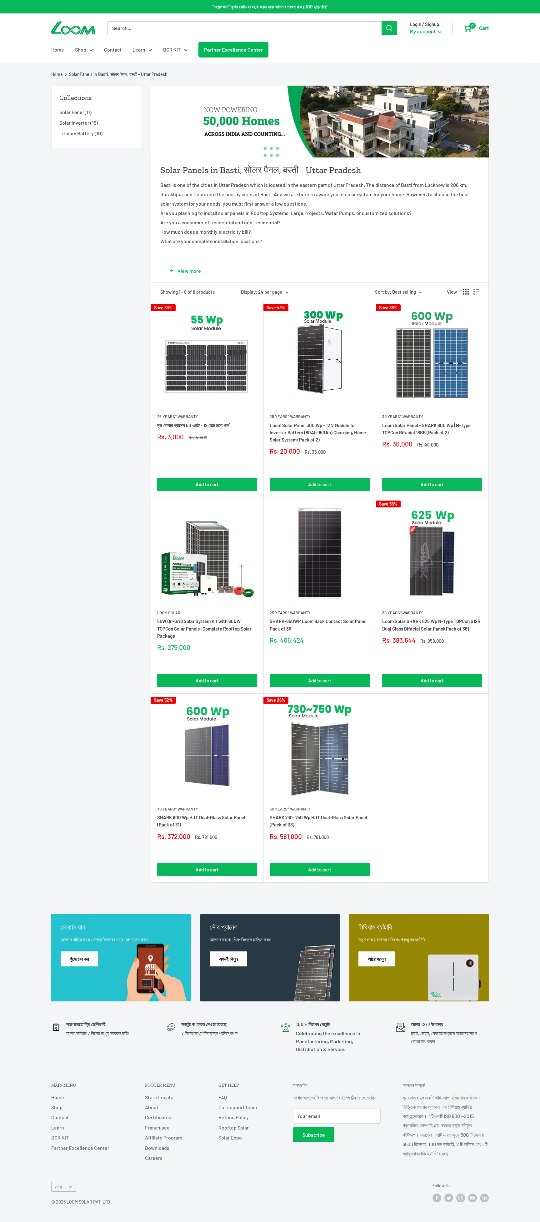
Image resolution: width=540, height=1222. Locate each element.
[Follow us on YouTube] (472, 1198)
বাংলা (58, 1187)
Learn (138, 49)
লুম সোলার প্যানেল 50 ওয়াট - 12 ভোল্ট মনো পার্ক (193, 425)
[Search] (389, 28)
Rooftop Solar (233, 1127)
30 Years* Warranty (402, 416)
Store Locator (160, 1097)
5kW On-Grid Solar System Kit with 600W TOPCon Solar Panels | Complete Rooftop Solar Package (204, 628)
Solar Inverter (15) (78, 123)
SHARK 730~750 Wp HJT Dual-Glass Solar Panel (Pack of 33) (318, 821)
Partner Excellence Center (233, 49)
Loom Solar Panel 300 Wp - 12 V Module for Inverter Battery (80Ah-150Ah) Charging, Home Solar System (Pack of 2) (318, 432)
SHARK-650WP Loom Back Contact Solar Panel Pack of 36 (318, 624)
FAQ (222, 1097)
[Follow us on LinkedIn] (484, 1198)
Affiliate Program (163, 1137)
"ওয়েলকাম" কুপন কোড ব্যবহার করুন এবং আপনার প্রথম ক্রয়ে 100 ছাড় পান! (270, 6)
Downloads (157, 1148)
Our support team (237, 1107)
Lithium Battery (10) (80, 133)
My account (423, 31)
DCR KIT (172, 49)
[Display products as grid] (466, 292)
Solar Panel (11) (75, 112)
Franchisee (157, 1127)
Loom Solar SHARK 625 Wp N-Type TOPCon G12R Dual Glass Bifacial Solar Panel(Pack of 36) (431, 624)
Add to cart (207, 484)
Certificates (158, 1117)
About (151, 1107)
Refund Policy (233, 1117)
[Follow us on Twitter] (448, 1198)
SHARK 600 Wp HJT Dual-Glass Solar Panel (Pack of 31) (201, 821)
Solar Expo (230, 1137)
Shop (80, 49)
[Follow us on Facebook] (436, 1198)
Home (57, 49)
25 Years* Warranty (177, 416)
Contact (113, 49)
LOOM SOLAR (168, 612)
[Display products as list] (476, 292)
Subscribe (313, 1135)
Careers (153, 1158)
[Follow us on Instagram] (460, 1198)
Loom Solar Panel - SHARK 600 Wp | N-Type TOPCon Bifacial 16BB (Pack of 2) (426, 428)
